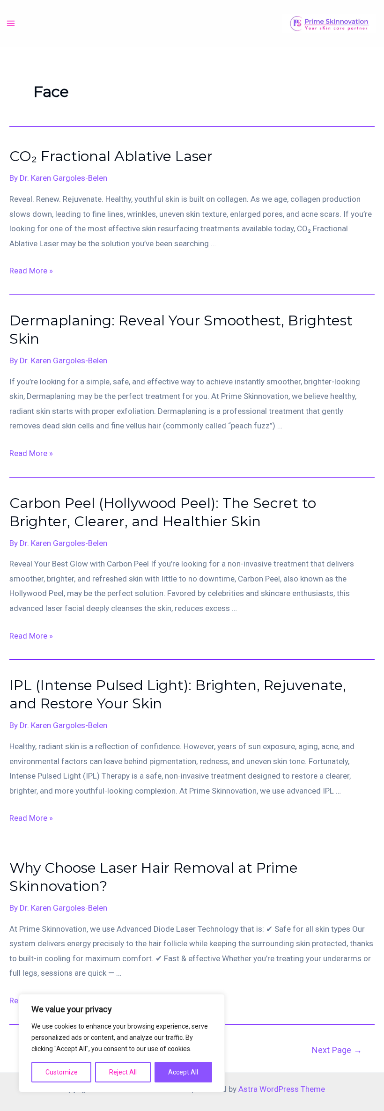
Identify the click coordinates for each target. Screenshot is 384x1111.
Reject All (123, 1072)
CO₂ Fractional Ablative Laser (111, 156)
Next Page (337, 1050)
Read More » (31, 270)
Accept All (183, 1072)
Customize (61, 1072)
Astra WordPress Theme (281, 1089)
